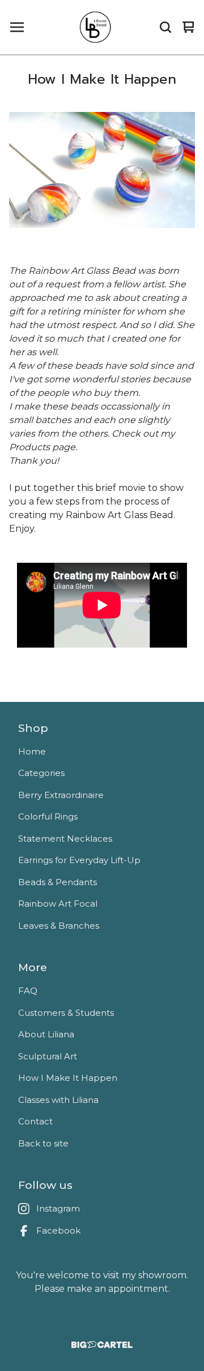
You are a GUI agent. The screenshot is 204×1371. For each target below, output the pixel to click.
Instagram (58, 1208)
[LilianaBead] (95, 27)
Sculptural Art (47, 1056)
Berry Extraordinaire (61, 795)
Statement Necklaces (65, 838)
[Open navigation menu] (17, 27)
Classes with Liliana (58, 1099)
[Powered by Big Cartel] (102, 1344)
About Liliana (46, 1034)
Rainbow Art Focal (57, 903)
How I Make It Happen (67, 1077)
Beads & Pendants (57, 882)
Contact (35, 1121)
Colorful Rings (48, 816)
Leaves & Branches (58, 925)
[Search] (165, 27)
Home (32, 751)
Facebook (58, 1230)
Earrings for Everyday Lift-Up (79, 860)
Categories (41, 773)
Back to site (43, 1143)
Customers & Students (66, 1012)
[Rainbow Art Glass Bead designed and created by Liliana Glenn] (102, 598)
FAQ (27, 990)
